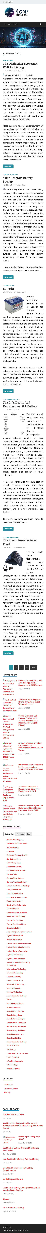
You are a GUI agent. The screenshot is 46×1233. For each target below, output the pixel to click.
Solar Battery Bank (14, 1015)
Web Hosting (12, 1065)
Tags (28, 834)
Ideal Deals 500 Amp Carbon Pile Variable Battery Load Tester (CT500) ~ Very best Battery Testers (23, 1125)
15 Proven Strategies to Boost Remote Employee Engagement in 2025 (29, 789)
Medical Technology (15, 992)
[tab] (9, 834)
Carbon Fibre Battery (15, 878)
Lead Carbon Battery (15, 980)
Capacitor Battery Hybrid (17, 855)
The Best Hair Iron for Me (13, 1114)
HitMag (25, 1230)
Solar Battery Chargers (16, 1019)
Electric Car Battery (15, 901)
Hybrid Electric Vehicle (16, 958)
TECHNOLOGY (13, 1045)
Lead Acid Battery (14, 976)
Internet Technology (15, 973)
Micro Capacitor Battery (16, 996)
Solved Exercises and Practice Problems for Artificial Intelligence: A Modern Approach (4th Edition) (28, 720)
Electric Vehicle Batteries (17, 912)
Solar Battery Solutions (16, 1030)
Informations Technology (17, 969)
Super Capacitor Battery (16, 1042)
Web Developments (15, 1061)
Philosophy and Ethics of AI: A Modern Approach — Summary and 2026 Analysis (30, 683)
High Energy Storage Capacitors (19, 932)
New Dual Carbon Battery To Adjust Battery (21, 1159)
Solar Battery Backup (10, 174)
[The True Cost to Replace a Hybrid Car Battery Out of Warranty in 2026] (10, 700)
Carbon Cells (12, 874)
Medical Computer (14, 988)
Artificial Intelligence (15, 840)
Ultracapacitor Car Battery (17, 1053)
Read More (7, 165)
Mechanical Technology (16, 984)
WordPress (15, 1230)
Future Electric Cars (15, 920)
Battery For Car (13, 847)
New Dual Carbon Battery (13, 1208)
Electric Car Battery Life (16, 905)
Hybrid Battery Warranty (17, 951)
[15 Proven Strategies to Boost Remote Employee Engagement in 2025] (10, 787)
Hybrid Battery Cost (15, 935)
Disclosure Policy (11, 1088)
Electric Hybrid (13, 909)
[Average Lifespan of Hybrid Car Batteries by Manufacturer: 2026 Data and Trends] (10, 743)
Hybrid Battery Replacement (18, 947)
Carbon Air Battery (14, 866)
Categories (9, 834)
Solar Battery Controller (16, 1022)
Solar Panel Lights (14, 1038)
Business (10, 851)
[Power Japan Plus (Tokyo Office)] (10, 1137)
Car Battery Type (9, 285)
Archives (20, 834)
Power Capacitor (13, 1007)
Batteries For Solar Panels (17, 843)
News (9, 999)
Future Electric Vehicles (16, 924)
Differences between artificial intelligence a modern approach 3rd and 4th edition (30, 767)
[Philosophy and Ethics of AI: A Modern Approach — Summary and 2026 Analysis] (10, 681)
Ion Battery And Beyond (13, 1179)
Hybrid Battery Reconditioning (19, 943)
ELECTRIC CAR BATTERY (17, 897)
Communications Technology (18, 886)
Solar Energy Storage (15, 1034)
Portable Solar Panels (10, 537)
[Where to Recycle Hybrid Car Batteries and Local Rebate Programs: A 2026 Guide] (10, 806)
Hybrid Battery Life (14, 939)
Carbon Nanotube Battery (17, 882)
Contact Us (8, 1085)
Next (33, 667)
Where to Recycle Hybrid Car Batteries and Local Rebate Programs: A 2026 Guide (30, 808)
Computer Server (14, 889)
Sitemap (7, 1092)
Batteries (9, 288)
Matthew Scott (20, 71)
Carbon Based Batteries (11, 399)
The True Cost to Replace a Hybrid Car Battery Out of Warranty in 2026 (29, 702)
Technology (11, 1049)
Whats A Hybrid (8, 60)
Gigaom (6, 1199)
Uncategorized (13, 1057)
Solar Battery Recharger (16, 1026)
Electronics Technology (16, 916)
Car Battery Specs (14, 859)
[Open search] (40, 24)
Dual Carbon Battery (15, 893)
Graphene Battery (14, 928)
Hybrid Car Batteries (15, 955)
